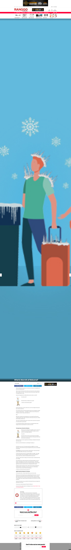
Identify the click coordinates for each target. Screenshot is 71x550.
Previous (14, 16)
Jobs (52, 10)
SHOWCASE (33, 12)
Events (49, 10)
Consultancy (46, 12)
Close (70, 544)
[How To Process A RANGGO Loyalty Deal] (53, 15)
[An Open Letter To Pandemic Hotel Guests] (1, 275)
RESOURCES (41, 12)
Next (56, 16)
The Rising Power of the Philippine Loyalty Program (39, 17)
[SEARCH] (55, 12)
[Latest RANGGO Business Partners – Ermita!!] (17, 15)
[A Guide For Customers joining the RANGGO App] (24, 15)
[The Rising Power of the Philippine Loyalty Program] (39, 15)
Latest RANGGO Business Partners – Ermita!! (17, 17)
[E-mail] (15, 503)
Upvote (20, 527)
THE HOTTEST (23, 12)
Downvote (35, 527)
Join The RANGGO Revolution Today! (45, 17)
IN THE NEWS (28, 12)
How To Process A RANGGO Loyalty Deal (53, 17)
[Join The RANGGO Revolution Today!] (46, 15)
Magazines (54, 10)
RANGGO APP (18, 12)
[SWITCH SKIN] (53, 12)
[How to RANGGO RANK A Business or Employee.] (32, 15)
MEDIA (37, 12)
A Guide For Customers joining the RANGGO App (24, 17)
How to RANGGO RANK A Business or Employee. (31, 17)
